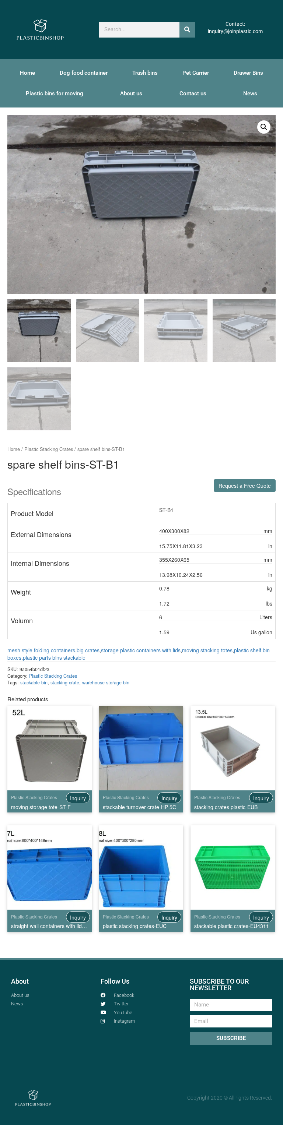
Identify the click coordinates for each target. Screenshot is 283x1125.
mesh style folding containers (41, 650)
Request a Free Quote (245, 485)
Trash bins (145, 73)
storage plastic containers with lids (141, 650)
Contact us (192, 93)
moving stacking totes (207, 650)
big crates (88, 650)
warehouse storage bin (105, 682)
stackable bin (34, 682)
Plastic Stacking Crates (48, 448)
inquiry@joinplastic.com (235, 31)
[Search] (187, 30)
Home (27, 73)
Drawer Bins (248, 73)
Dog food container (84, 73)
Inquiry (78, 798)
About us (131, 93)
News (250, 93)
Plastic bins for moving (54, 93)
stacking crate (64, 682)
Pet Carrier (195, 73)
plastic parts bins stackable (54, 657)
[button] (263, 127)
